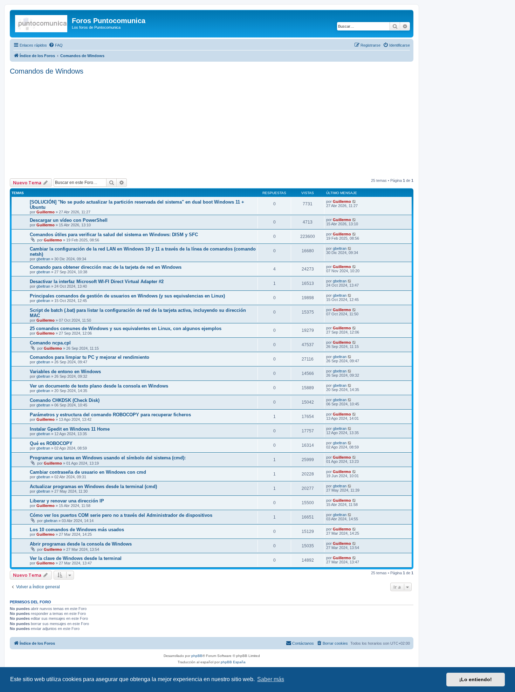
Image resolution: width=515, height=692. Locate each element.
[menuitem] (56, 45)
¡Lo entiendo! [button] (475, 679)
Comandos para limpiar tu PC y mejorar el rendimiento (89, 357)
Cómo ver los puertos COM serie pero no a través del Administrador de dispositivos (121, 515)
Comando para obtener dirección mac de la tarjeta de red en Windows (105, 267)
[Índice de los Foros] (42, 23)
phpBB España (233, 662)
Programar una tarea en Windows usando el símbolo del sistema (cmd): (108, 457)
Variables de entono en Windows (65, 371)
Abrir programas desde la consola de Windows (81, 544)
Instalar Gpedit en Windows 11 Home (70, 429)
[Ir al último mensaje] (354, 201)
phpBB (196, 656)
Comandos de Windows (46, 71)
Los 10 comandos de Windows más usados (77, 529)
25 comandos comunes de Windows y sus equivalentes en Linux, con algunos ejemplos (125, 328)
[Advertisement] (220, 126)
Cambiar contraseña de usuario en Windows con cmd (88, 472)
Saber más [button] (270, 679)
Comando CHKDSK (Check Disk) (64, 400)
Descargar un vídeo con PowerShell (69, 220)
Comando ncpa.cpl (50, 342)
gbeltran (43, 259)
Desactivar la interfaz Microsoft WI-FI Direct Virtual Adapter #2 (97, 281)
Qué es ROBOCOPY (51, 443)
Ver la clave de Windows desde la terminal (76, 558)
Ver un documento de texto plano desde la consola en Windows (99, 386)
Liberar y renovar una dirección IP (67, 500)
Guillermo (45, 212)
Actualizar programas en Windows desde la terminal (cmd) (93, 486)
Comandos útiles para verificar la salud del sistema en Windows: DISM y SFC (114, 234)
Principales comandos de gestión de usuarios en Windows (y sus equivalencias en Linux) (127, 296)
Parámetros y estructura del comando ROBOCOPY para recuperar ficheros (110, 414)
